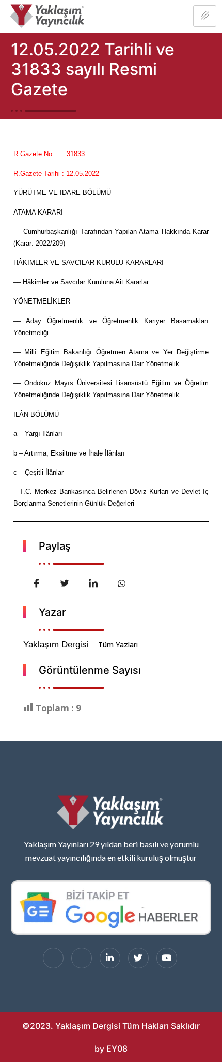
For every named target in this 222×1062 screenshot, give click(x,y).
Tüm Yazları (118, 644)
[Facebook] (53, 958)
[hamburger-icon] (204, 16)
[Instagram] (81, 958)
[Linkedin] (110, 958)
